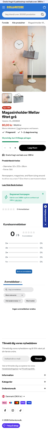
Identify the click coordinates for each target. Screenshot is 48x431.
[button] (24, 243)
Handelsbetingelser (10, 369)
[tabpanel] (24, 312)
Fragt (19, 128)
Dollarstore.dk (15, 420)
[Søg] (42, 14)
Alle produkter (18, 22)
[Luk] (42, 193)
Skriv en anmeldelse (24, 271)
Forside (5, 22)
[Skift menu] (3, 7)
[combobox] (24, 14)
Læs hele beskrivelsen (12, 185)
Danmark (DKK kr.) (14, 396)
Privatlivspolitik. (28, 369)
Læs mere (18, 200)
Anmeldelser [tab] (13, 281)
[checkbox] (30, 301)
